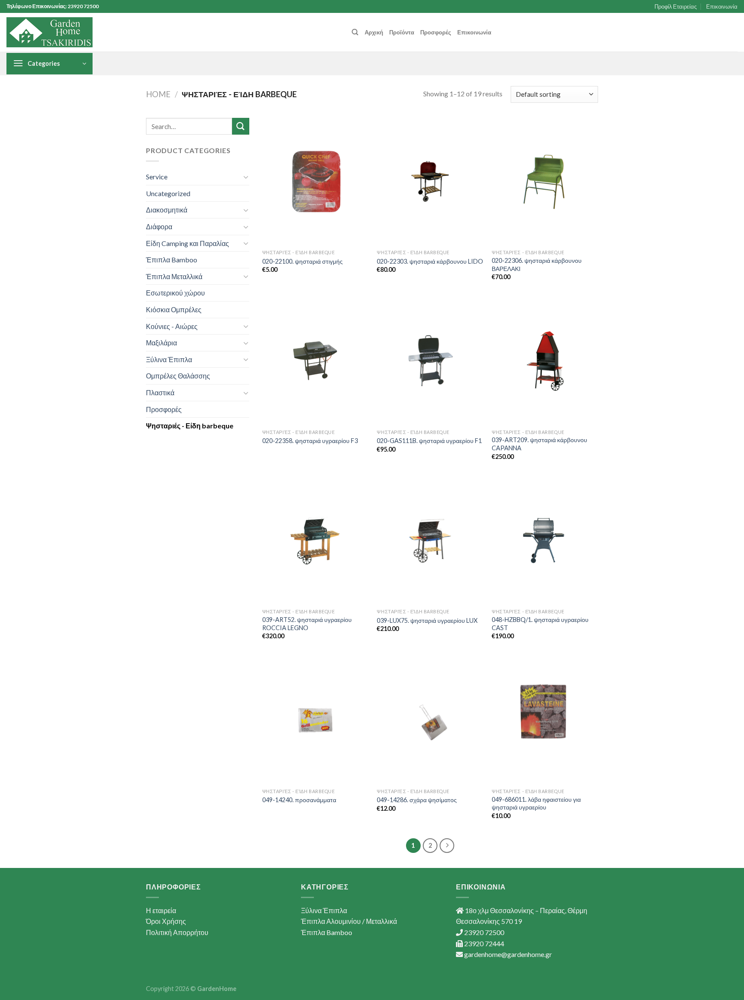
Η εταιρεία (161, 910)
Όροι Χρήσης (166, 921)
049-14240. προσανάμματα (299, 799)
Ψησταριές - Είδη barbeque (189, 426)
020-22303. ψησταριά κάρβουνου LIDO (430, 261)
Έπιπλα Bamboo (171, 259)
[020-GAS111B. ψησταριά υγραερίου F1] (430, 361)
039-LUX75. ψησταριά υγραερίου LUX (427, 620)
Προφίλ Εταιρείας (675, 6)
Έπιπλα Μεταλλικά (174, 276)
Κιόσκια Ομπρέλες (174, 309)
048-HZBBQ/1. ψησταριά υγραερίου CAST (540, 623)
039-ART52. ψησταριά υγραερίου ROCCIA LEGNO (307, 623)
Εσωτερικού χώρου (175, 293)
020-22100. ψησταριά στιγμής (302, 261)
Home (158, 94)
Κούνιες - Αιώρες (172, 326)
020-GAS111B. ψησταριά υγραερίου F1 (429, 440)
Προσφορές (435, 32)
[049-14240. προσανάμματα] (315, 720)
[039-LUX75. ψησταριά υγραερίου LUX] (430, 540)
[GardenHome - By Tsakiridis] (49, 32)
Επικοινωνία (722, 6)
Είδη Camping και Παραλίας (187, 243)
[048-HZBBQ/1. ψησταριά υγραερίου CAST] (545, 540)
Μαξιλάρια (161, 342)
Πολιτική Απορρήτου (177, 932)
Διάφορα (159, 226)
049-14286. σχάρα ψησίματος (417, 799)
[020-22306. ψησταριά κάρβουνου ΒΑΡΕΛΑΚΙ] (545, 181)
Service (156, 176)
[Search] (355, 32)
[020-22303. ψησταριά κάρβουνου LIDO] (430, 181)
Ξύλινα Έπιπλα (169, 359)
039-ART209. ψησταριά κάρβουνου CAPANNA (539, 444)
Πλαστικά (160, 392)
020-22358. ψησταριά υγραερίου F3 (310, 440)
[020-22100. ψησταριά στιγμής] (315, 181)
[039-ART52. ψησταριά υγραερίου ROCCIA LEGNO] (315, 540)
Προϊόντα (401, 32)
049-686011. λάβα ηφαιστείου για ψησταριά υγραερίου (536, 803)
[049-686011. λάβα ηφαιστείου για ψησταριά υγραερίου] (545, 720)
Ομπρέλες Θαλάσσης (178, 376)
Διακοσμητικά (166, 210)
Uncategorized (168, 193)
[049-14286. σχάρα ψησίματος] (430, 720)
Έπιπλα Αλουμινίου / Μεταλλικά (349, 921)
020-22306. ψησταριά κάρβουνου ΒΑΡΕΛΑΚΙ (537, 264)
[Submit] (240, 126)
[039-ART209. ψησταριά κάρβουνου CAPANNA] (545, 361)
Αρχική (374, 32)
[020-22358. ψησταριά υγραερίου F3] (315, 361)
